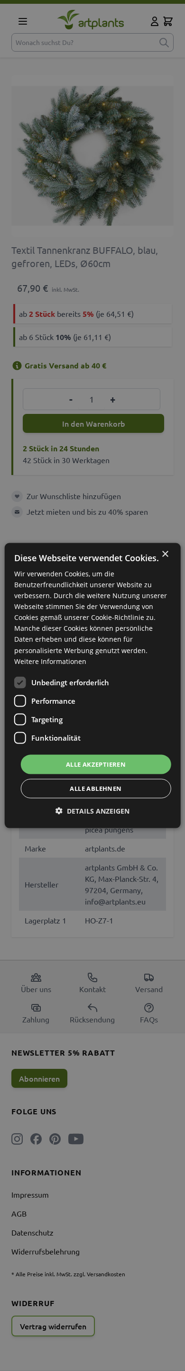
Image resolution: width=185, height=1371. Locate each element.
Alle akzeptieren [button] (96, 764)
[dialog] (93, 685)
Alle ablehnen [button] (95, 788)
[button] (93, 811)
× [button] (164, 553)
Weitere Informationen (50, 660)
